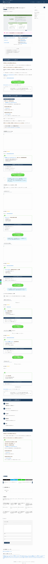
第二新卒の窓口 (27, 556)
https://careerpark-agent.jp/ (10, 337)
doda (9, 556)
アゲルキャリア (43, 555)
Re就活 (7, 556)
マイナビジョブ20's (6, 42)
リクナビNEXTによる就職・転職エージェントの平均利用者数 (13, 127)
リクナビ (12, 556)
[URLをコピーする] (29, 479)
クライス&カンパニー (39, 557)
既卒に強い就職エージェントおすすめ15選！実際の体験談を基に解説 (19, 88)
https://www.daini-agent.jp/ (23, 38)
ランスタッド (26, 557)
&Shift (30, 556)
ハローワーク (30, 557)
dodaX (23, 557)
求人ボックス (7, 557)
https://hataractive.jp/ (23, 40)
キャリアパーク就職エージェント (9, 341)
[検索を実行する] (44, 7)
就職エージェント (5, 9)
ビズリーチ (17, 556)
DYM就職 (4, 556)
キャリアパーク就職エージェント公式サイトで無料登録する (17, 357)
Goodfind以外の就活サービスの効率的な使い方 (13, 52)
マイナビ (14, 556)
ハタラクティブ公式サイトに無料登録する (17, 234)
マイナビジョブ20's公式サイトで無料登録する (17, 285)
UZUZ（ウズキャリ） (25, 555)
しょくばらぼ (34, 557)
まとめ (8, 53)
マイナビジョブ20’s (19, 555)
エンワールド (20, 557)
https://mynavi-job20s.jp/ (10, 265)
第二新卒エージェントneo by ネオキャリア (10, 102)
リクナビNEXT (22, 556)
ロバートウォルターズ (15, 557)
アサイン (11, 557)
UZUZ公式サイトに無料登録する (17, 326)
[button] (6, 479)
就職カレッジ (38, 555)
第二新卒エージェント (6, 555)
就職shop (15, 555)
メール (5, 536)
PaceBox (4, 557)
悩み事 (36, 16)
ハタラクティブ (6, 40)
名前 (5, 533)
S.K (6, 491)
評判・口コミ (36, 18)
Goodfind (41, 556)
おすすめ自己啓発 (37, 12)
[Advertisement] (18, 469)
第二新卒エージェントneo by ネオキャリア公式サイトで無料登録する (18, 82)
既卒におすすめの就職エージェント (7, 551)
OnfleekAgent (33, 556)
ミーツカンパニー (37, 556)
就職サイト (36, 15)
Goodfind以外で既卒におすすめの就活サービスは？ (13, 51)
